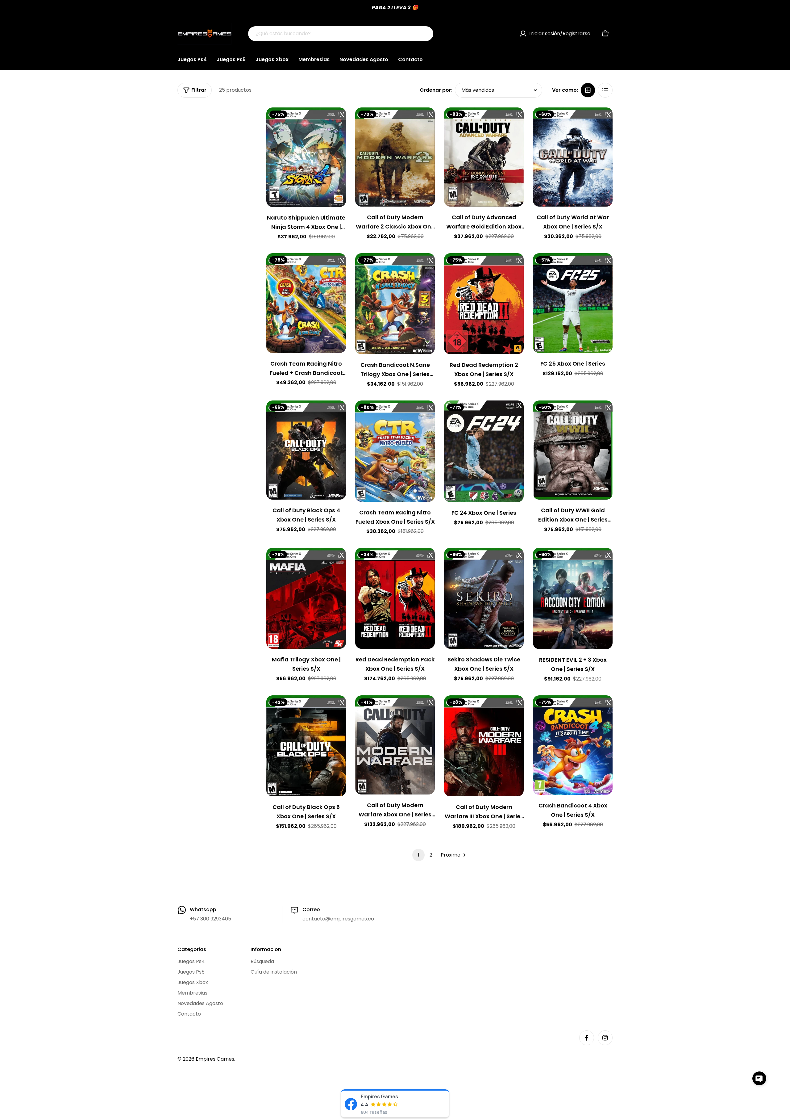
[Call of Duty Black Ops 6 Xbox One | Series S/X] (306, 745)
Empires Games (215, 1058)
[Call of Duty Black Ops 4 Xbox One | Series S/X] (306, 450)
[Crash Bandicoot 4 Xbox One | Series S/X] (573, 745)
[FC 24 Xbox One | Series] (484, 451)
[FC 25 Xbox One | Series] (573, 303)
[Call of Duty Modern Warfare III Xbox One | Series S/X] (484, 745)
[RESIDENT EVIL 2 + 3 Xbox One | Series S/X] (573, 598)
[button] (759, 1078)
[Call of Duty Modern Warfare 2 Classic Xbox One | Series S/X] (395, 157)
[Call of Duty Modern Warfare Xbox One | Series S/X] (395, 744)
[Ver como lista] (605, 90)
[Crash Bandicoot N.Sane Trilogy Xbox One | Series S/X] (395, 303)
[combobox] (340, 33)
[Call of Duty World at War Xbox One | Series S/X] (573, 157)
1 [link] (418, 854)
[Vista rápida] (337, 121)
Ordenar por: (436, 90)
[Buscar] (424, 33)
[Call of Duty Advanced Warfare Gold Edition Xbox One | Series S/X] (484, 157)
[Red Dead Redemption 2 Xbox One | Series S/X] (484, 303)
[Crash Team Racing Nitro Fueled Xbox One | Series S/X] (395, 450)
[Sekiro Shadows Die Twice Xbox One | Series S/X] (484, 598)
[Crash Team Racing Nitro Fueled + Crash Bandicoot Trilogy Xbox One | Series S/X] (306, 303)
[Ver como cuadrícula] (587, 90)
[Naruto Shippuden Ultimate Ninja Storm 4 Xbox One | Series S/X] (306, 157)
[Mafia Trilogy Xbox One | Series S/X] (306, 598)
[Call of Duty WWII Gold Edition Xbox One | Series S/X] (573, 450)
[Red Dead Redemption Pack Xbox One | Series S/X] (395, 598)
